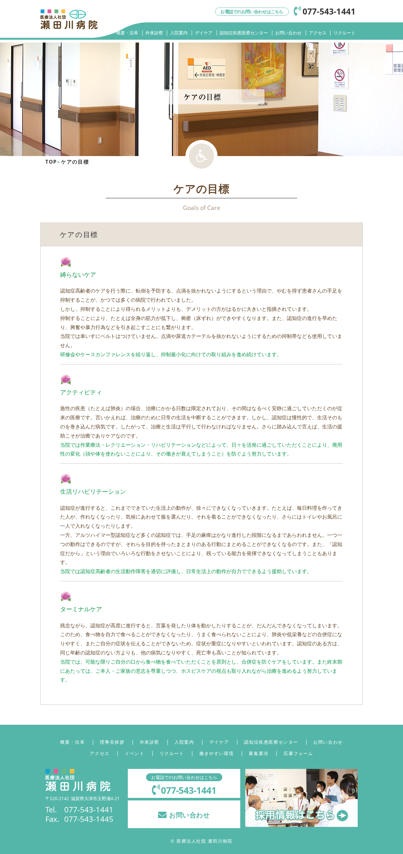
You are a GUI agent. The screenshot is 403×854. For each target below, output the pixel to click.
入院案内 (179, 33)
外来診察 (154, 33)
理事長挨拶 (112, 742)
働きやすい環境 (216, 753)
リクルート (344, 33)
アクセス (317, 33)
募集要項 (258, 753)
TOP (51, 161)
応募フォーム (298, 753)
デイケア (204, 33)
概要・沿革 (127, 33)
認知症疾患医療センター (243, 33)
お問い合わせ (288, 33)
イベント (134, 753)
